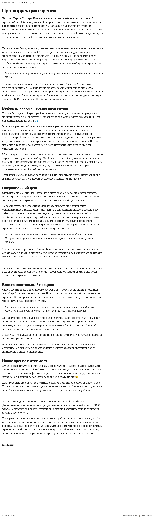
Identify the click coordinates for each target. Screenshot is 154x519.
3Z (36, 120)
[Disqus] (53, 480)
